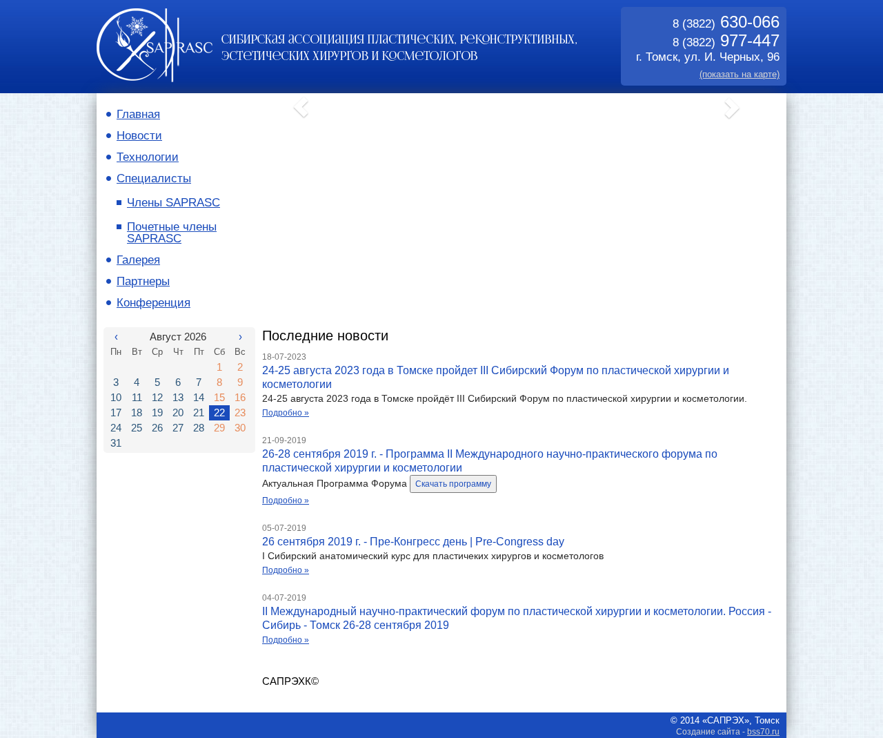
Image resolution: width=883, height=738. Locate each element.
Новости (139, 135)
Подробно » (285, 413)
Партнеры (143, 281)
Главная (138, 114)
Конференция (153, 302)
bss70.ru (763, 732)
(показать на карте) (740, 74)
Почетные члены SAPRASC (172, 232)
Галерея (138, 259)
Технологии (148, 157)
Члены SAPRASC (173, 202)
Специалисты (154, 178)
